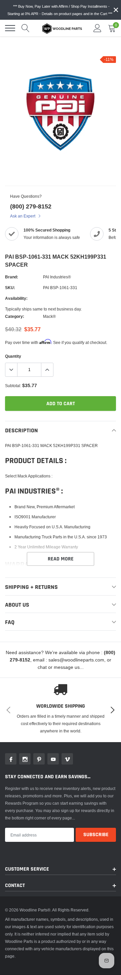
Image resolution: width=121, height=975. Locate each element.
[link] (10, 759)
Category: (14, 316)
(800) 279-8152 (30, 206)
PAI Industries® (57, 276)
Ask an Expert (23, 215)
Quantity (13, 356)
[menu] (10, 28)
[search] (26, 28)
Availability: (16, 298)
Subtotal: (13, 385)
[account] (97, 27)
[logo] (62, 28)
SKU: (10, 287)
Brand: (11, 276)
